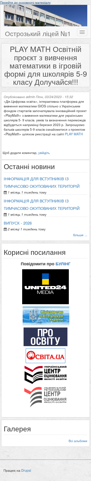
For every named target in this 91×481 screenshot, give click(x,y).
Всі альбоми (78, 440)
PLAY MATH (74, 134)
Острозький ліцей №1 (38, 33)
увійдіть (44, 152)
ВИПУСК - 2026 (18, 223)
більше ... (80, 234)
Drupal (26, 470)
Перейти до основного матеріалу (25, 2)
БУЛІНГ (63, 264)
